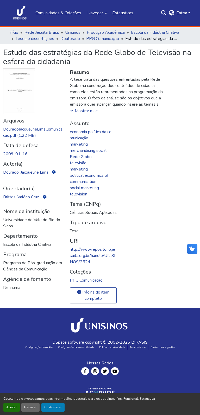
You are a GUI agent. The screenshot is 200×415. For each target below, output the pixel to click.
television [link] (78, 194)
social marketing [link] (84, 188)
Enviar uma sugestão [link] (162, 347)
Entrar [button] (182, 13)
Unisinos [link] (72, 32)
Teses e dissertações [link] (35, 39)
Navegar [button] (95, 13)
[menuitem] (96, 13)
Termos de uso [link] (138, 347)
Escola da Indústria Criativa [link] (155, 32)
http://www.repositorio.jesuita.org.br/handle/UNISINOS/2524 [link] (92, 256)
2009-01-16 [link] (15, 154)
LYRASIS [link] (139, 342)
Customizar (53, 407)
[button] (19, 13)
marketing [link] (79, 144)
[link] (33, 132)
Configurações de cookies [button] (39, 347)
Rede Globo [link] (81, 157)
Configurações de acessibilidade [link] (76, 347)
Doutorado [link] (70, 39)
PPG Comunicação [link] (102, 39)
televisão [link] (78, 163)
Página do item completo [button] (95, 295)
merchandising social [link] (88, 150)
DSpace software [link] (68, 342)
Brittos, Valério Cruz (21, 197)
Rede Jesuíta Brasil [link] (41, 32)
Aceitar (11, 407)
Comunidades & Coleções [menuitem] (58, 13)
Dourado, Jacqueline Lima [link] (25, 172)
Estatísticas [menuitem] (122, 13)
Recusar (30, 407)
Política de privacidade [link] (112, 347)
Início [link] (13, 32)
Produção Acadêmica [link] (106, 32)
